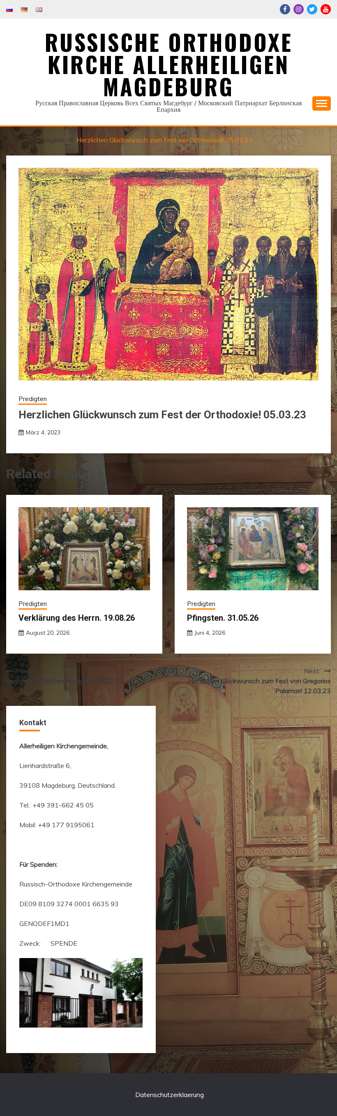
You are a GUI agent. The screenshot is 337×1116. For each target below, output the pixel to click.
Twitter (312, 9)
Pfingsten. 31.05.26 (223, 618)
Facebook (285, 9)
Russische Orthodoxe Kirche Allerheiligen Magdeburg (169, 64)
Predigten (32, 399)
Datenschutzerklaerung (169, 1094)
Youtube (326, 9)
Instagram (298, 9)
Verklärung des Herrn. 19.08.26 (76, 618)
